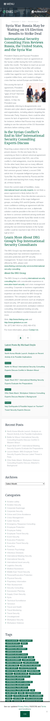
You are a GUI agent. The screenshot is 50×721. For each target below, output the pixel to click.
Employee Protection (15, 527)
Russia (9, 698)
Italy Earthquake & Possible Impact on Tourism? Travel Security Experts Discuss (24, 408)
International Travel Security (17, 690)
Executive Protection (15, 539)
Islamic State (11, 693)
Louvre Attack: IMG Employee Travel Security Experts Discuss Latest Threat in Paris (24, 454)
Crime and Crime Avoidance (19, 514)
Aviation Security (14, 504)
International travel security (18, 562)
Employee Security (30, 662)
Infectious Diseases (15, 552)
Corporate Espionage (16, 508)
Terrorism (11, 603)
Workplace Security (15, 619)
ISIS (32, 690)
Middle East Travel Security (18, 571)
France (9, 673)
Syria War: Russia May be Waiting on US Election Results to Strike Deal (25, 30)
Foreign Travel (33, 671)
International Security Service (18, 685)
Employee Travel (12, 665)
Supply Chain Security (16, 594)
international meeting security (18, 676)
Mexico (9, 695)
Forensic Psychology (16, 549)
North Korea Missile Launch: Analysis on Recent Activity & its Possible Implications (24, 355)
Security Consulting (15, 587)
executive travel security (14, 284)
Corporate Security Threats (17, 654)
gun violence (34, 673)
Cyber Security (13, 520)
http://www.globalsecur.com (15, 322)
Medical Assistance (15, 568)
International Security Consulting (19, 682)
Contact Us (33, 330)
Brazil (24, 643)
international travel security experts (18, 190)
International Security (16, 559)
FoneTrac (11, 546)
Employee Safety (14, 530)
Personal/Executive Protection (19, 575)
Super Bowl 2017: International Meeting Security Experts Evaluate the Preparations (24, 381)
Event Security (13, 536)
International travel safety (17, 687)
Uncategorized (13, 616)
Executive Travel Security (17, 543)
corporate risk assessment (16, 649)
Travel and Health (14, 606)
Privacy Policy (23, 706)
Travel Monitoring (14, 610)
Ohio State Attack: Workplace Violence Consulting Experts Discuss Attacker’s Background (25, 395)
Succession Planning (16, 591)
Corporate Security (15, 511)
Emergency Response (14, 662)
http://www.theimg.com (18, 319)
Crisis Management (15, 517)
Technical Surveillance (16, 600)
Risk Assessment (14, 584)
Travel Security (13, 613)
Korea (21, 693)
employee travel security (30, 665)
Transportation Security (33, 701)
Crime (31, 657)
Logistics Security (14, 565)
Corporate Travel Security (16, 657)
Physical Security (14, 578)
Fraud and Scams (21, 673)
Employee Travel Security (18, 533)
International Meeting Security (19, 555)
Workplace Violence (15, 622)
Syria (9, 597)
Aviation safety (13, 501)
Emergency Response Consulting (21, 523)
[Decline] (47, 711)
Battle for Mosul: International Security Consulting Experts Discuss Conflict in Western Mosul (25, 368)
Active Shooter (12, 640)
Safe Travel (18, 698)
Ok (25, 714)
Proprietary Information (16, 581)
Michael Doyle (33, 21)
